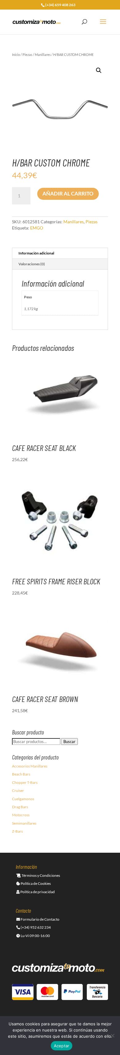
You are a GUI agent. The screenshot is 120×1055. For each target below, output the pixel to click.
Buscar (69, 741)
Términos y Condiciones (40, 875)
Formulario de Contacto (39, 919)
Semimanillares (24, 823)
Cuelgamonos (23, 799)
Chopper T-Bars (25, 782)
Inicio (16, 55)
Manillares (43, 55)
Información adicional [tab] (36, 253)
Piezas (27, 55)
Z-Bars (17, 831)
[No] (112, 1035)
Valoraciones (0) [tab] (31, 264)
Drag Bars (20, 807)
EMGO (36, 227)
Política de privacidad (37, 891)
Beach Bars (21, 774)
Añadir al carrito (68, 193)
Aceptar (62, 1045)
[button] (98, 70)
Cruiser (18, 790)
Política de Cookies (35, 883)
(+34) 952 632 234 (35, 927)
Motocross (21, 815)
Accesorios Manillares (29, 766)
